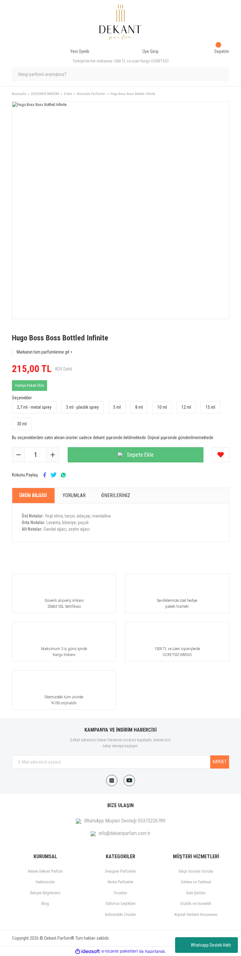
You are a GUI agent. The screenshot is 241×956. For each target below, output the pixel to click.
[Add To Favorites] (220, 454)
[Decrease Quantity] (18, 455)
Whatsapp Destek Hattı (211, 945)
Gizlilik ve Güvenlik (195, 903)
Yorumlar (74, 495)
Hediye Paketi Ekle (29, 385)
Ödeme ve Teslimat (196, 882)
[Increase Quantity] (52, 455)
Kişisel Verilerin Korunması (195, 914)
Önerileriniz (115, 495)
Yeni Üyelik (79, 51)
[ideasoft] (87, 951)
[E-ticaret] (119, 951)
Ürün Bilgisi (33, 495)
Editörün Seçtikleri (121, 903)
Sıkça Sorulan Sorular (195, 871)
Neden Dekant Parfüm (45, 871)
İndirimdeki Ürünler (120, 914)
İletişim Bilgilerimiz (45, 892)
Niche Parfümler (120, 882)
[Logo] (120, 23)
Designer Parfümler (120, 871)
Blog (45, 903)
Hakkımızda (45, 882)
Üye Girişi (150, 51)
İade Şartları (196, 892)
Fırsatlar (120, 892)
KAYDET (220, 761)
